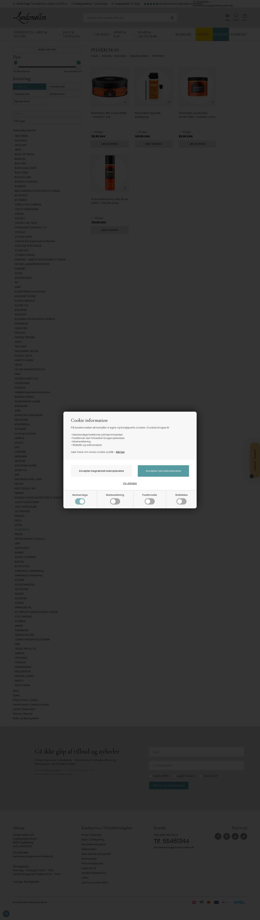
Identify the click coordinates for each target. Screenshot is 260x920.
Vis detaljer (130, 483)
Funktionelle (149, 495)
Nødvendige (80, 495)
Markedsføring (115, 495)
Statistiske (181, 495)
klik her (120, 452)
